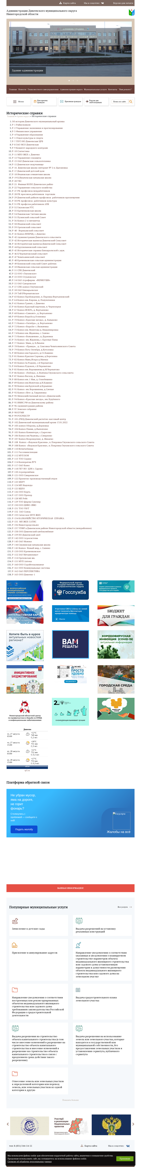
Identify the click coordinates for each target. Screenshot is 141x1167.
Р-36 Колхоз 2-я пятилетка (26, 220)
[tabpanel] (70, 49)
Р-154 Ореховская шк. (23, 557)
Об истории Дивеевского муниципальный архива (38, 121)
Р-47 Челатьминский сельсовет (28, 257)
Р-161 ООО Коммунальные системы (31, 567)
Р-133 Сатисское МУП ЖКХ (26, 514)
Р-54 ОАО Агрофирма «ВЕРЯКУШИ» (31, 280)
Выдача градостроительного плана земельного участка (96, 999)
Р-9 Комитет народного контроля (30, 147)
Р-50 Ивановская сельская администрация (34, 266)
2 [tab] (73, 80)
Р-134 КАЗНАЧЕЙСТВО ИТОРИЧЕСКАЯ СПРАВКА (38, 518)
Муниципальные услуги (95, 89)
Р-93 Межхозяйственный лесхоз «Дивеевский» (36, 395)
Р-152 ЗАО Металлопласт (25, 554)
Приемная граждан (73, 101)
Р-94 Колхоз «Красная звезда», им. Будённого (36, 399)
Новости (22, 89)
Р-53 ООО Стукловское (24, 276)
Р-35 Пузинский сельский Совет (29, 217)
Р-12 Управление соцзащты (26, 157)
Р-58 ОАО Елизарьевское (25, 290)
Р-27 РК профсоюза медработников (31, 190)
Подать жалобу (24, 829)
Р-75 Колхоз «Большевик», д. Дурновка (32, 336)
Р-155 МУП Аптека (22, 561)
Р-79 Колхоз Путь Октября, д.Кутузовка (32, 349)
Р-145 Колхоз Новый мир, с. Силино (31, 548)
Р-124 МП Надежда (22, 485)
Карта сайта (69, 3)
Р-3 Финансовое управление (27, 131)
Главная (13, 89)
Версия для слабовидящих (95, 101)
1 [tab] (69, 80)
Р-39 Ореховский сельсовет (26, 227)
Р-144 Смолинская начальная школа (31, 544)
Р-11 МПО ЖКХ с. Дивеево (26, 154)
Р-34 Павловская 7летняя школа (29, 214)
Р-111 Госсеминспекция (24, 452)
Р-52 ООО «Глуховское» (24, 273)
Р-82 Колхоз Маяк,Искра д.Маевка (30, 359)
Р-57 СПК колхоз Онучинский (27, 286)
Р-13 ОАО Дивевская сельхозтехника (31, 161)
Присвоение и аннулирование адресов (34, 952)
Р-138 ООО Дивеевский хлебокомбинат (33, 531)
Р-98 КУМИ (18, 412)
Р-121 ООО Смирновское (25, 475)
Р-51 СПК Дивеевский (23, 270)
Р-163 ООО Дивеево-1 (23, 574)
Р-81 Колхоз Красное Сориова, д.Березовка (34, 356)
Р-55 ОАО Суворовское (24, 283)
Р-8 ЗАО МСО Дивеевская (25, 144)
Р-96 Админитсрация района (27, 405)
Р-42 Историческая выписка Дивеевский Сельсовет (39, 240)
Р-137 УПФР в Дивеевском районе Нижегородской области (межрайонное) (52, 528)
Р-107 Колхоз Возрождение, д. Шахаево (32, 438)
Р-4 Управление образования (27, 134)
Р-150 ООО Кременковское (26, 551)
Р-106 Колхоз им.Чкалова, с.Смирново (32, 435)
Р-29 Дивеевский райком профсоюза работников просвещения (46, 197)
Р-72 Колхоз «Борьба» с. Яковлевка (30, 326)
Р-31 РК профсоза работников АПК (30, 204)
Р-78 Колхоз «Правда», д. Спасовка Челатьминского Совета (43, 346)
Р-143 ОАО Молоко (22, 541)
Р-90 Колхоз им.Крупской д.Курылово (32, 385)
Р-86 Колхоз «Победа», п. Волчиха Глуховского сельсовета (42, 372)
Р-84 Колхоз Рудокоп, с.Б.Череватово (31, 366)
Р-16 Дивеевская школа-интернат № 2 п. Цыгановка (40, 167)
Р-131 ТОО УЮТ (20, 508)
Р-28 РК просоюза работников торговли (33, 194)
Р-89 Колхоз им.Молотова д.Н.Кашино (32, 382)
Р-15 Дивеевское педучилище (28, 164)
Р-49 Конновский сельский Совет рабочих (34, 263)
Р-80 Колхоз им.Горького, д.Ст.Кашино (32, 352)
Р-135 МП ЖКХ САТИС (24, 521)
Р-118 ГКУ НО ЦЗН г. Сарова (27, 468)
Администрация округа (71, 89)
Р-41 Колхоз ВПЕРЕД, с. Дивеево (28, 233)
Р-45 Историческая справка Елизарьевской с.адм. (38, 250)
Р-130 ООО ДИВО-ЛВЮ (24, 505)
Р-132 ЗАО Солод (21, 511)
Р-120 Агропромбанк (23, 471)
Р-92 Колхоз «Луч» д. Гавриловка (29, 392)
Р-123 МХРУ (18, 481)
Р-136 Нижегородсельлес (25, 524)
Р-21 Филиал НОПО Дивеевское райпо (32, 184)
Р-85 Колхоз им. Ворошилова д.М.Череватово (35, 369)
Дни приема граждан (42, 101)
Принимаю (125, 1158)
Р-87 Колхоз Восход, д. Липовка (28, 376)
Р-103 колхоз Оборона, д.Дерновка (30, 425)
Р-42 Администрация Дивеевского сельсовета (36, 237)
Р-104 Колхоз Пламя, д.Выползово (30, 428)
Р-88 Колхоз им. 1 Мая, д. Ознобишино (32, 379)
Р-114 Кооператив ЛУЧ (24, 462)
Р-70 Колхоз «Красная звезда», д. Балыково (34, 319)
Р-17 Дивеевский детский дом (28, 171)
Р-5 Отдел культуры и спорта (27, 137)
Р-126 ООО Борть (21, 491)
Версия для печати (123, 3)
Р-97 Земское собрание (24, 409)
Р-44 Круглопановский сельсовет (29, 247)
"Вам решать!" (125, 89)
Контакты (112, 89)
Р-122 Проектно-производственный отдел (34, 478)
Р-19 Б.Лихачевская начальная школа (31, 177)
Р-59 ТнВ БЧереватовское (25, 293)
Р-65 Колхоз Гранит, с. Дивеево (28, 303)
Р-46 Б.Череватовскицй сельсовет (30, 253)
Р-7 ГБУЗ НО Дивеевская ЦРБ (27, 141)
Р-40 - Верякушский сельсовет (28, 230)
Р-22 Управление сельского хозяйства (32, 187)
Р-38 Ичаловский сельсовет (26, 223)
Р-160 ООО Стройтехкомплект (28, 564)
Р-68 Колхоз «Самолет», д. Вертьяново (32, 313)
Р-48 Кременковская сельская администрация (36, 260)
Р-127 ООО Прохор (22, 495)
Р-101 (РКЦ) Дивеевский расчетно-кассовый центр (39, 419)
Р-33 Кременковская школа (26, 210)
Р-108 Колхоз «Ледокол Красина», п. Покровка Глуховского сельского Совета (53, 442)
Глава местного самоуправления (43, 89)
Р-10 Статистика (20, 151)
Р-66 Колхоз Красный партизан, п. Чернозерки (36, 306)
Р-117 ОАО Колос (21, 465)
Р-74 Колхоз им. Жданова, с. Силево (30, 333)
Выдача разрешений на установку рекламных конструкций (96, 930)
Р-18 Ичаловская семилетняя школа (31, 174)
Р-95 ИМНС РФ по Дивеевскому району (32, 402)
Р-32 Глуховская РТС (23, 207)
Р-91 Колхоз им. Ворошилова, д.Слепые (33, 389)
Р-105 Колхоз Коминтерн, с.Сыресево (31, 432)
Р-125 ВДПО (18, 488)
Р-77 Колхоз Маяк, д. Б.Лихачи (28, 342)
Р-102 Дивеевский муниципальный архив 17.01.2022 (39, 422)
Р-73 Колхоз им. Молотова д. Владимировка (35, 329)
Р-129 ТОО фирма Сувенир (26, 501)
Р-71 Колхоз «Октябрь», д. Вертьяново (32, 323)
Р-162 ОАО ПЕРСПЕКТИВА (26, 571)
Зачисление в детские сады (28, 928)
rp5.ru (27, 770)
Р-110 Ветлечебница (22, 448)
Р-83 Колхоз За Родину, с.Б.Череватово (32, 362)
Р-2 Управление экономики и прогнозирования (37, 128)
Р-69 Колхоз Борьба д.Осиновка (29, 316)
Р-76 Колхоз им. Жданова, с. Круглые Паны (35, 339)
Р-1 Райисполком (21, 124)
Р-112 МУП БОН (20, 455)
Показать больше (70, 1100)
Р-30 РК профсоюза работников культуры (34, 200)
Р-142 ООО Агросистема (25, 538)
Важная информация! (70, 888)
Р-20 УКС (17, 180)
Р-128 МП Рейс (20, 498)
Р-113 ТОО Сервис (22, 458)
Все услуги (123, 907)
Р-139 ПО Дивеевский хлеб (26, 534)
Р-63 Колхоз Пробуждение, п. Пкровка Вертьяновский (40, 296)
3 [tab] (77, 80)
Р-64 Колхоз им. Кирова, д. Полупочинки (33, 299)
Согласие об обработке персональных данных (30, 1161)
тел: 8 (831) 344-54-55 (20, 1145)
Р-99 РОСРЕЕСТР (21, 415)
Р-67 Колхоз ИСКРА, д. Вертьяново (30, 309)
